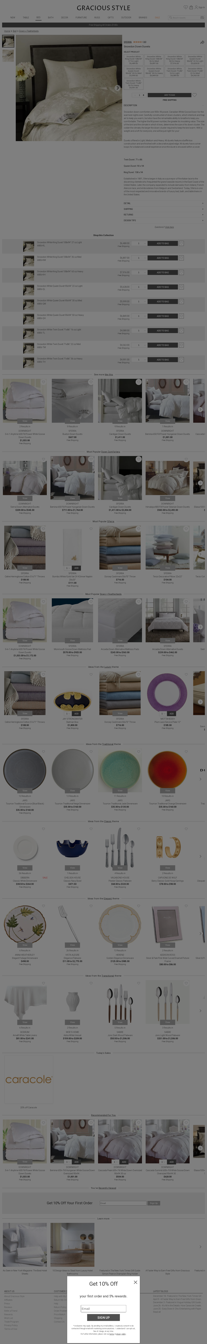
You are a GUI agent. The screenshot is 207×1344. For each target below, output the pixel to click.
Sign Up (103, 1317)
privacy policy (121, 1334)
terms (112, 1334)
